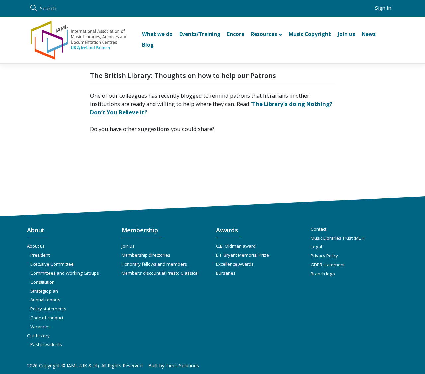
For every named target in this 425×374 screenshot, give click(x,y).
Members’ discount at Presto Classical (160, 273)
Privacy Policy (324, 256)
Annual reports (45, 300)
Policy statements (48, 309)
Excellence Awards (235, 264)
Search (47, 8)
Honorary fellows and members (154, 264)
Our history (38, 336)
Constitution (42, 282)
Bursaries (226, 273)
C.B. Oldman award (236, 246)
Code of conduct (46, 318)
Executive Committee (52, 264)
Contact (318, 229)
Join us (128, 246)
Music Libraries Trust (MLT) (338, 238)
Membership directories (146, 255)
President (40, 255)
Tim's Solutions (182, 365)
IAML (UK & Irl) (83, 365)
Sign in (383, 7)
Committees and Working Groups (64, 273)
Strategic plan (44, 291)
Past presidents (46, 344)
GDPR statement (328, 265)
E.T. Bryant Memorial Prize (242, 255)
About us (36, 246)
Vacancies (40, 327)
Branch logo (323, 274)
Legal (316, 247)
